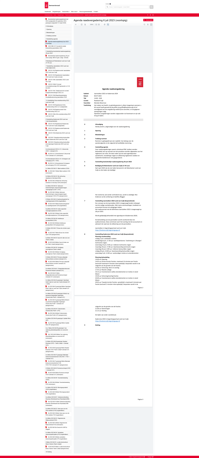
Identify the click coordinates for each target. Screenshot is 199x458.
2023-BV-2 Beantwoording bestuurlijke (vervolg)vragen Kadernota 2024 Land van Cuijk (57, 144)
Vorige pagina (149, 20)
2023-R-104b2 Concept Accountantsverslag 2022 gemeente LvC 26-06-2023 (58, 86)
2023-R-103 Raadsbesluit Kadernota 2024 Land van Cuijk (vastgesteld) (57, 124)
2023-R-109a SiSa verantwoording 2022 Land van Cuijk (58, 115)
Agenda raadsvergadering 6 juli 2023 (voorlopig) (57, 42)
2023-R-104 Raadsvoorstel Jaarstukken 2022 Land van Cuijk (58, 71)
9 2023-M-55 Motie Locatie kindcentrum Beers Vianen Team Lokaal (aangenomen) (58, 447)
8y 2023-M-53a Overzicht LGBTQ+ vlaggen (56, 428)
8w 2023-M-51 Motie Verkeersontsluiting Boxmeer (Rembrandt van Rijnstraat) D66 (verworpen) (58, 403)
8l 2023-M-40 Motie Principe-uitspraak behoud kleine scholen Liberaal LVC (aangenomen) (57, 263)
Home (55, 15)
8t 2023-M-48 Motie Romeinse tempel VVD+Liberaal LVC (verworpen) (57, 373)
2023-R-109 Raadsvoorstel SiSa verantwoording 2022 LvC (56, 110)
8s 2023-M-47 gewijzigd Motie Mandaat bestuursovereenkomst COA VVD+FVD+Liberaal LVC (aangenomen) (58, 363)
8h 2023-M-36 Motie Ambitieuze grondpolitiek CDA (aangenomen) (56, 224)
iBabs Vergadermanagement (136, 456)
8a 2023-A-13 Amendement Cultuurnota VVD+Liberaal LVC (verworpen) (58, 154)
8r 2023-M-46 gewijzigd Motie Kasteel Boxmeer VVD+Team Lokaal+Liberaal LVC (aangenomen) (57, 349)
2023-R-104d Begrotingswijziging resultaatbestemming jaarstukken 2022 (56, 96)
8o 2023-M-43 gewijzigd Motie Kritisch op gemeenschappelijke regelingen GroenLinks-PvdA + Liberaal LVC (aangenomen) (57, 302)
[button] (151, 7)
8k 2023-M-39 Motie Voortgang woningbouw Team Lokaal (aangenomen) (57, 253)
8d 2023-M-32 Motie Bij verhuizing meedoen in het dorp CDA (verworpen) (56, 181)
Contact (96, 11)
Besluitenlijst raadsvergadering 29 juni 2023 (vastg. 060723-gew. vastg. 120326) (57, 56)
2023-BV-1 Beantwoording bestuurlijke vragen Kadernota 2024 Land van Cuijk (57, 138)
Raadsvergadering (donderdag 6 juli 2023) (74, 15)
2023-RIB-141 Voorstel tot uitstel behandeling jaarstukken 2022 (56, 47)
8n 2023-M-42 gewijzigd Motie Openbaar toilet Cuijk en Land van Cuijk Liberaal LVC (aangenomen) (58, 288)
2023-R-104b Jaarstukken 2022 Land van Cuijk (57, 80)
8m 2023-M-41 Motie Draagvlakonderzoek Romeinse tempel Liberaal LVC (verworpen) (56, 275)
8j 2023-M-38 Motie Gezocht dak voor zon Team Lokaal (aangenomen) (57, 243)
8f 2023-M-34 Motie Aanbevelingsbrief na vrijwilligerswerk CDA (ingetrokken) (57, 204)
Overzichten (65, 11)
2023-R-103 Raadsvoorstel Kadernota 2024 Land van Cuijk (57, 129)
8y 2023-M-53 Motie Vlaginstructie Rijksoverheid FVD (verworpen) (56, 423)
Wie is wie (74, 11)
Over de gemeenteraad (85, 11)
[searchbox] (127, 7)
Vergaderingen (56, 11)
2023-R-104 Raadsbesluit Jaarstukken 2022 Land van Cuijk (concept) (57, 76)
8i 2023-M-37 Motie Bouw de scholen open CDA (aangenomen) (57, 233)
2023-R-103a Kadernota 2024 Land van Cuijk (58, 134)
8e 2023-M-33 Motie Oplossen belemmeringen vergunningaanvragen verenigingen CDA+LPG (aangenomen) (56, 194)
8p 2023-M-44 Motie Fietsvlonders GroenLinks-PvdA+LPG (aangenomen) (56, 314)
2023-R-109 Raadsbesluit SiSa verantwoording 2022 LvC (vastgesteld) (56, 105)
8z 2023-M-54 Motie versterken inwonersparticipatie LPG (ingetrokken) (56, 438)
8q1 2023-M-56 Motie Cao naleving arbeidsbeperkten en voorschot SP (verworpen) (57, 336)
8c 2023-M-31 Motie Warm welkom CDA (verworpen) (58, 172)
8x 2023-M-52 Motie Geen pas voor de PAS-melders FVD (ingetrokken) (57, 414)
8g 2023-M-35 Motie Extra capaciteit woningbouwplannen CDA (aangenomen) (57, 214)
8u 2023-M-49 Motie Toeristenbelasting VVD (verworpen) (58, 383)
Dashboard (48, 11)
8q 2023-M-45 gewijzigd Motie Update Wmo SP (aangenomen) (57, 323)
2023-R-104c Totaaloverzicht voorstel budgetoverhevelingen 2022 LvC (57, 91)
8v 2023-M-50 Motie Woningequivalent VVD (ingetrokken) (57, 393)
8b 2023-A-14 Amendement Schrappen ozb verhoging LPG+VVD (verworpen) (58, 164)
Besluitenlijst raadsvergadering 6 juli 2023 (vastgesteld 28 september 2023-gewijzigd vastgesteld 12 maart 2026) (57, 21)
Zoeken (107, 4)
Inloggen (149, 456)
